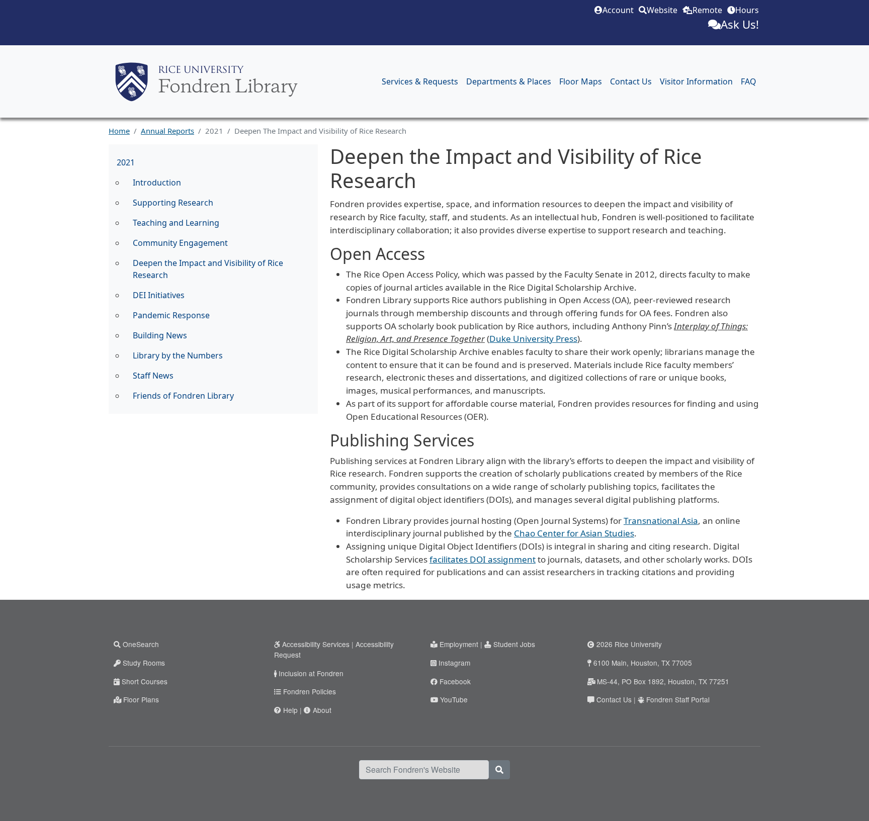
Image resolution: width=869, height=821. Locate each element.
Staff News (153, 375)
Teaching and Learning (176, 222)
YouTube (454, 699)
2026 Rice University (629, 644)
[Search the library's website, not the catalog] (499, 769)
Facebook (455, 681)
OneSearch (141, 644)
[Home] (206, 81)
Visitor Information (696, 81)
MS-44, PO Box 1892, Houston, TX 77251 (663, 681)
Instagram (454, 663)
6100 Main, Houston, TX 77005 (642, 663)
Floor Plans (141, 699)
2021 (126, 162)
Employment (459, 644)
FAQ (748, 81)
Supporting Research (173, 202)
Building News (160, 335)
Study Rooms (144, 663)
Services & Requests (420, 81)
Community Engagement (180, 242)
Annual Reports (167, 131)
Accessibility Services (316, 644)
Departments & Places (508, 81)
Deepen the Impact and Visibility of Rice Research (208, 269)
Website (662, 10)
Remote (707, 10)
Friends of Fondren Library (183, 395)
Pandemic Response (171, 315)
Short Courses (144, 681)
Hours (747, 10)
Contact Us (631, 81)
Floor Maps (580, 81)
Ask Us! (740, 24)
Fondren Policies (309, 691)
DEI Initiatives (159, 295)
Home (119, 131)
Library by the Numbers (178, 355)
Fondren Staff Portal (678, 699)
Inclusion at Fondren (311, 673)
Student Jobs (514, 644)
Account (618, 10)
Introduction (157, 182)
